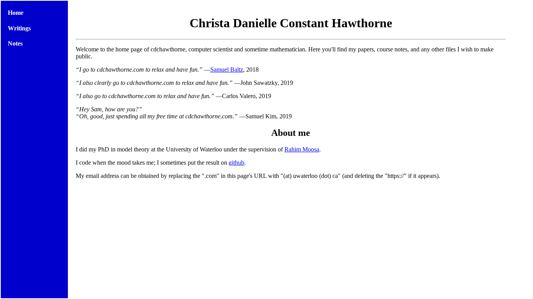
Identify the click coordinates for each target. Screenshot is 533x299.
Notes (15, 43)
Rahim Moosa (301, 149)
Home (15, 12)
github (236, 162)
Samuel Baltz (226, 69)
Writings (19, 28)
